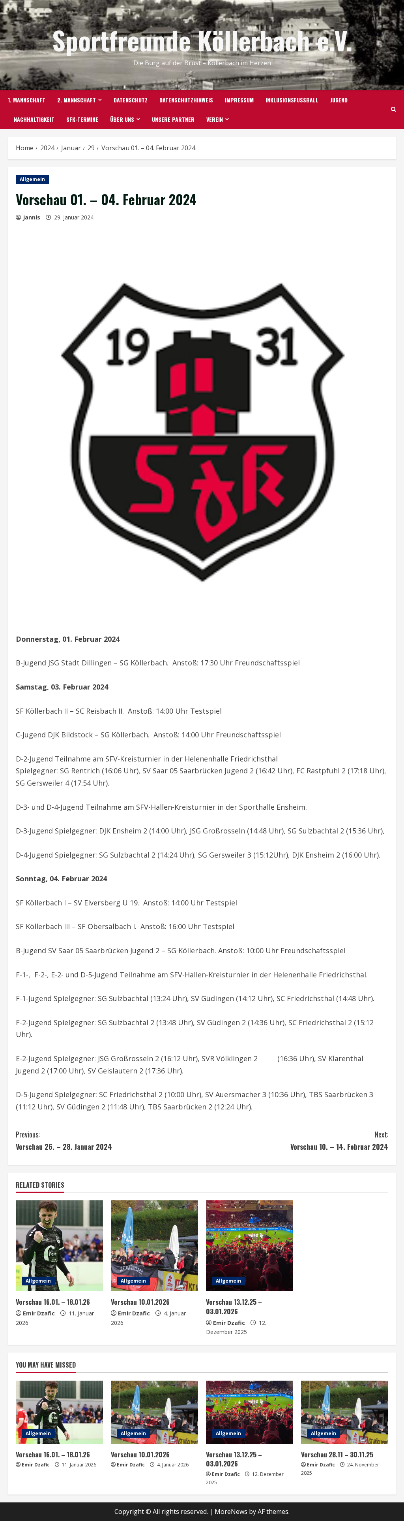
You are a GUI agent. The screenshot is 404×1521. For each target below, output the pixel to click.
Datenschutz (131, 100)
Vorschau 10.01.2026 (140, 1302)
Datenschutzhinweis (186, 100)
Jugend (339, 100)
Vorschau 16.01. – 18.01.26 (53, 1302)
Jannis (31, 217)
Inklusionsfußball (292, 100)
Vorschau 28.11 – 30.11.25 (337, 1454)
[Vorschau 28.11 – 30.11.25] (344, 1412)
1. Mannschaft (26, 100)
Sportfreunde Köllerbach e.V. (202, 40)
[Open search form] (393, 109)
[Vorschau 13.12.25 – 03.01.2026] (249, 1245)
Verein (214, 119)
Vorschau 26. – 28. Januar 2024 (64, 1140)
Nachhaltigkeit (34, 119)
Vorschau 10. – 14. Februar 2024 (339, 1140)
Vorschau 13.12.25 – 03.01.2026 (234, 1306)
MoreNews (231, 1511)
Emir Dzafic (39, 1313)
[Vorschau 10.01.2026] (154, 1245)
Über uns (122, 119)
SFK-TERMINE (82, 119)
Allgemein (32, 179)
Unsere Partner (173, 119)
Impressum (239, 100)
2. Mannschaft (76, 100)
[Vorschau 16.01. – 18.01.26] (59, 1245)
